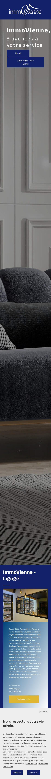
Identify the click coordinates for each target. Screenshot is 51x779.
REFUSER (17, 772)
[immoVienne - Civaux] (25, 9)
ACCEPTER (33, 772)
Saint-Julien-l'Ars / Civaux (25, 62)
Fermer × (43, 711)
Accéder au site (23, 699)
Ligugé (18, 53)
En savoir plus (31, 763)
